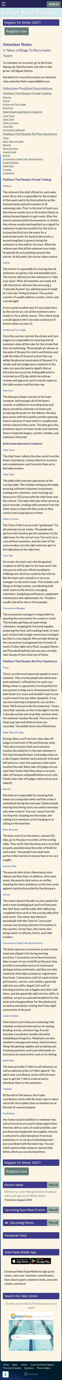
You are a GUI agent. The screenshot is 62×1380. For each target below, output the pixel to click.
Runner (6, 155)
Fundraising (8, 173)
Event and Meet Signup (42, 1364)
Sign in (53, 4)
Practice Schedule (12, 1368)
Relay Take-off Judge (13, 141)
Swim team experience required (22, 112)
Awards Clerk (9, 152)
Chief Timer (9, 116)
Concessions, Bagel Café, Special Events (23, 159)
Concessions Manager (14, 130)
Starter (6, 100)
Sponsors (29, 1368)
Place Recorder (10, 148)
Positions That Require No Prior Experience (30, 134)
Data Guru (8, 108)
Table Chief (8, 119)
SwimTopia (31, 1374)
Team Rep (8, 126)
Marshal (7, 145)
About (24, 1364)
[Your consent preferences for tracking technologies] (6, 1374)
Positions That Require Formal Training (27, 93)
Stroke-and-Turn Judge (14, 104)
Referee (7, 97)
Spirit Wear (8, 166)
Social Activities (11, 162)
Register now (16, 31)
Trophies (7, 169)
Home (6, 1364)
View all (53, 1184)
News (15, 1364)
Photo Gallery (44, 1368)
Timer (6, 138)
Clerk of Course (10, 123)
